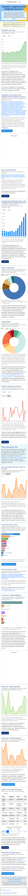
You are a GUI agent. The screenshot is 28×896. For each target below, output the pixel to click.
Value (18, 796)
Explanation (5, 196)
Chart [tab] (4, 36)
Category (11, 796)
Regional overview (7, 131)
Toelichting (5, 261)
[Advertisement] (14, 152)
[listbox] (9, 396)
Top (25, 884)
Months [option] (8, 474)
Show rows (14, 829)
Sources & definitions (7, 873)
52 (22, 831)
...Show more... (4, 127)
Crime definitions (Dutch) (8, 564)
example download (21, 861)
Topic (3, 796)
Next (25, 831)
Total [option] (8, 396)
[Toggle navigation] (19, 2)
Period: (3, 474)
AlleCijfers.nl (21, 26)
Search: (6, 793)
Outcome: (4, 396)
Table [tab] (9, 36)
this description (13, 868)
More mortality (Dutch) (8, 784)
